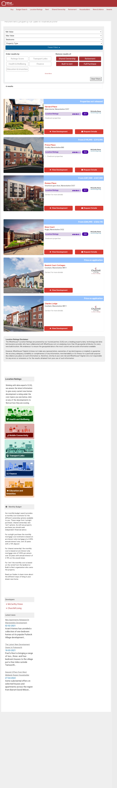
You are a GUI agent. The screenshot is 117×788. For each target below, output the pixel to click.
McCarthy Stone (15, 604)
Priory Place (50, 145)
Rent (47, 9)
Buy (12, 9)
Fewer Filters (53, 47)
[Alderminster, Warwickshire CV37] (30, 100)
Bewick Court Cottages (55, 265)
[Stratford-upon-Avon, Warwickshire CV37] (30, 177)
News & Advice (98, 9)
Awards (109, 9)
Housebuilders (85, 9)
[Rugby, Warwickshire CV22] (30, 220)
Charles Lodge (51, 303)
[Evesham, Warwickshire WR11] (36, 259)
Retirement (72, 9)
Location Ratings (36, 9)
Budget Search (21, 9)
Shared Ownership (58, 9)
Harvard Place (51, 107)
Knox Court (50, 227)
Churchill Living (14, 608)
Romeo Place (50, 183)
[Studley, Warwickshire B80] (30, 138)
